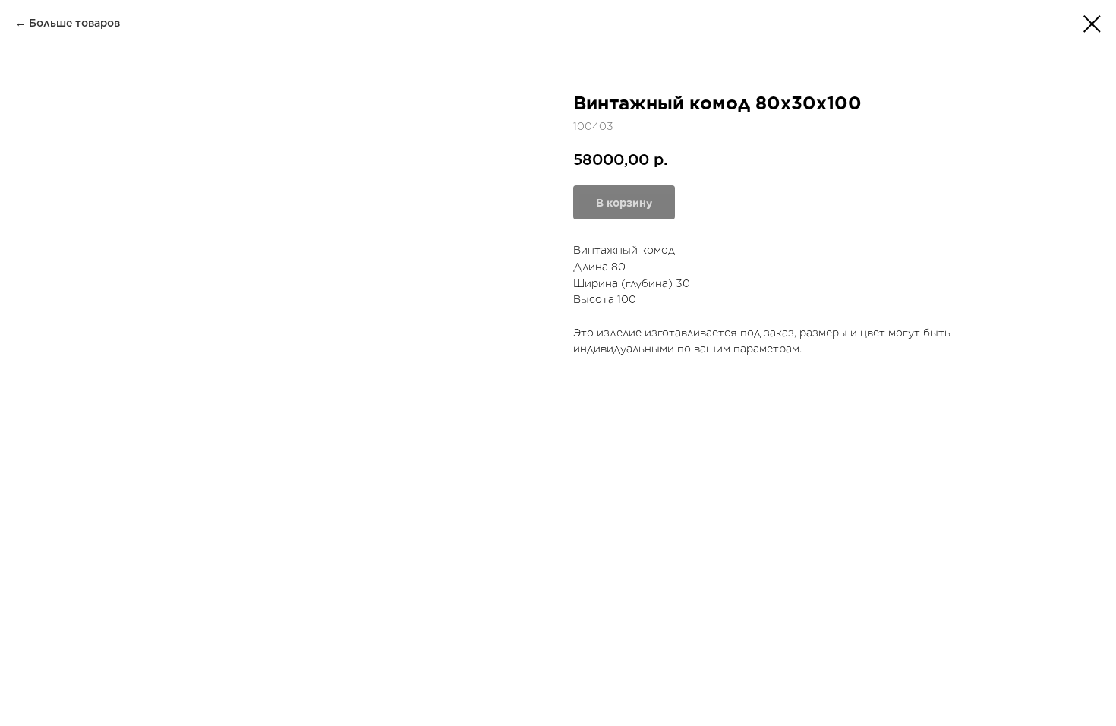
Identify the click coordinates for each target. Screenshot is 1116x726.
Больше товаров (74, 23)
